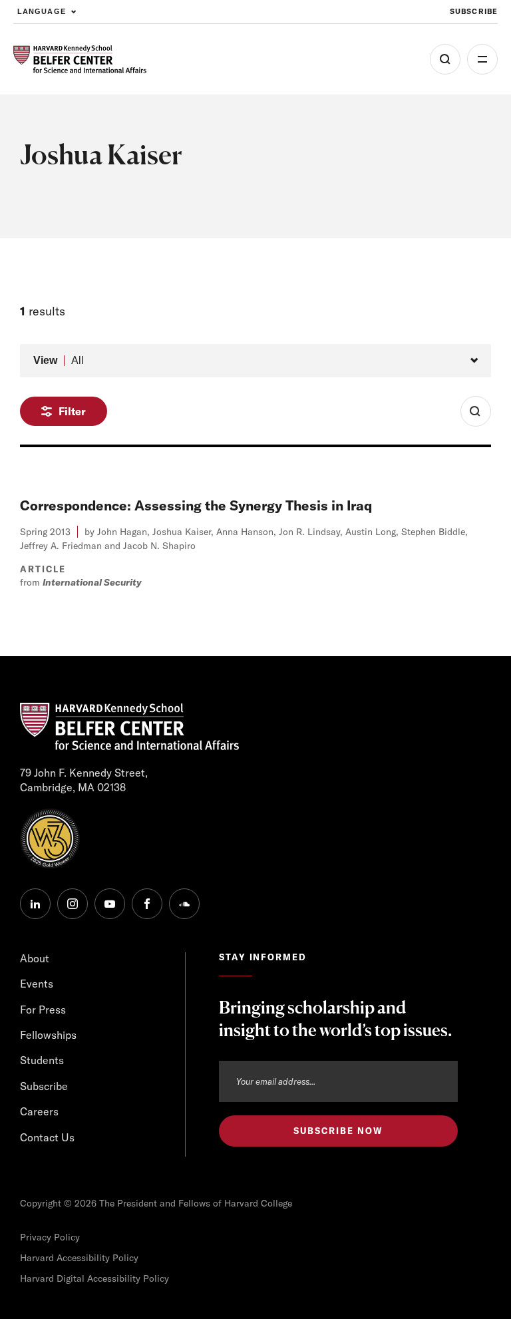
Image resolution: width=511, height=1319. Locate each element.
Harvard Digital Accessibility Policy (94, 1278)
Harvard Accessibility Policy (79, 1258)
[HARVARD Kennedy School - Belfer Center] (79, 59)
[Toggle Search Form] (475, 411)
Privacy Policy (50, 1237)
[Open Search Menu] (445, 59)
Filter (72, 411)
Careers (39, 1111)
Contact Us (47, 1137)
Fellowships (48, 1034)
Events (36, 983)
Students (42, 1060)
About (34, 958)
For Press (43, 1009)
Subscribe (474, 11)
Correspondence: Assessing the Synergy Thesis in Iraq (196, 505)
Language (41, 11)
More (482, 59)
